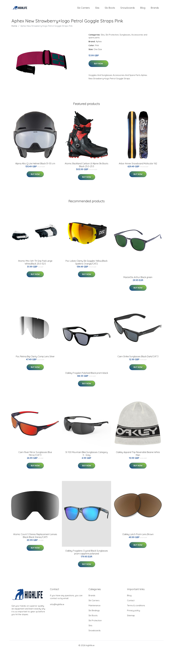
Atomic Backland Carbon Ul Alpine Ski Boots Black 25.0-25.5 (86, 165)
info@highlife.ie (57, 604)
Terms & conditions (136, 605)
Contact (130, 600)
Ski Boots (110, 7)
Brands (155, 7)
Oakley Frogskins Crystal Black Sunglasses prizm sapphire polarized (86, 552)
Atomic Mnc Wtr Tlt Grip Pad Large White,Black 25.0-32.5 (35, 262)
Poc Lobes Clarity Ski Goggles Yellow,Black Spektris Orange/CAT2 (86, 262)
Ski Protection (112, 34)
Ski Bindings (94, 610)
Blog (142, 7)
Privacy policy (133, 610)
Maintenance (94, 605)
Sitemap (131, 615)
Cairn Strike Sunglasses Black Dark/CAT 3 (137, 356)
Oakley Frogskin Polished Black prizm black (86, 373)
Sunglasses (125, 34)
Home (14, 26)
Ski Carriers (83, 7)
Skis (97, 7)
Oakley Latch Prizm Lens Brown (138, 534)
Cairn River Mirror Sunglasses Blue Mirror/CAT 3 (35, 453)
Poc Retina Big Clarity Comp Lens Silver (35, 356)
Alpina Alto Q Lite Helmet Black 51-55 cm (35, 163)
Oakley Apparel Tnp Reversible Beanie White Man (138, 453)
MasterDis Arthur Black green (137, 277)
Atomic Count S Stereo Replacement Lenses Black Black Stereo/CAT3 (35, 535)
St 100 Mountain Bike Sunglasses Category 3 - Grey (86, 453)
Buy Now (98, 63)
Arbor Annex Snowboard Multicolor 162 (138, 163)
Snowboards (127, 7)
